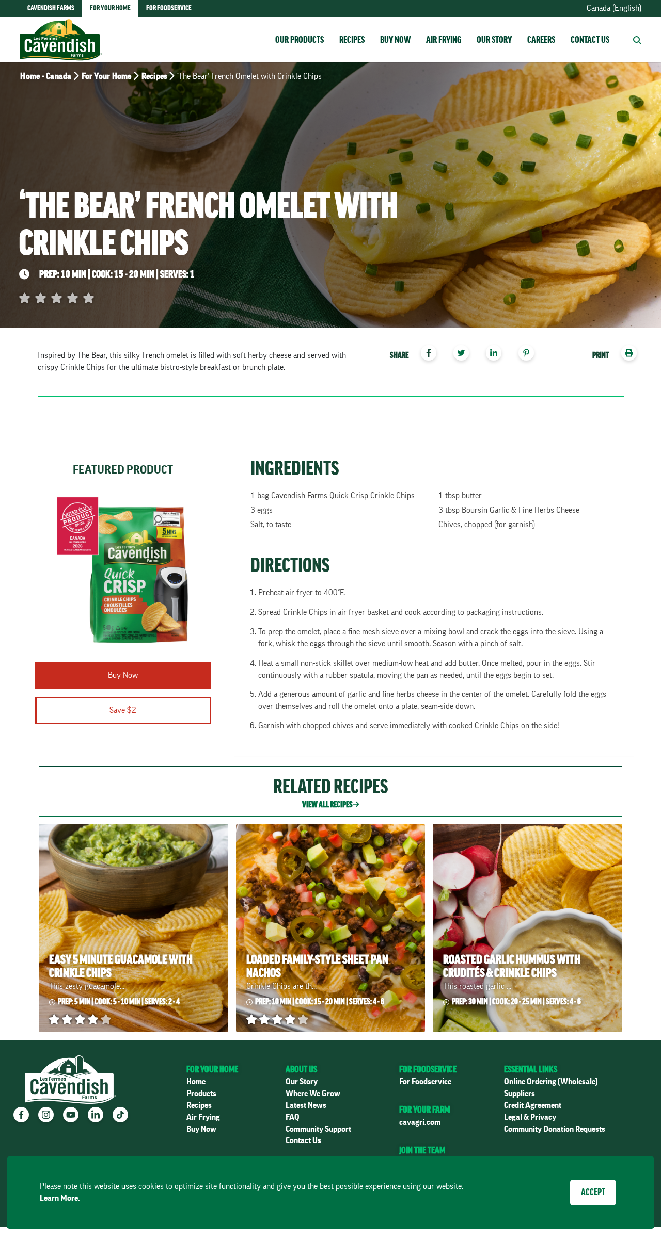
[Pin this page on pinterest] (530, 354)
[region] (460, 354)
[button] (633, 39)
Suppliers (519, 1093)
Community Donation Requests (554, 1129)
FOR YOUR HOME (212, 1069)
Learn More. (60, 1198)
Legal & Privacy (530, 1117)
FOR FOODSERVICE (428, 1069)
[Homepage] (61, 29)
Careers (541, 39)
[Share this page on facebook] (432, 354)
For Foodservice (425, 1082)
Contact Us (590, 39)
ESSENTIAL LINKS (530, 1069)
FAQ (293, 1117)
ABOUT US (301, 1069)
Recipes (352, 39)
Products (201, 1093)
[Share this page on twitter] (465, 354)
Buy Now (395, 39)
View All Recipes (327, 805)
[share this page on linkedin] (497, 354)
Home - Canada (45, 76)
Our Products (299, 39)
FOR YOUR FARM (424, 1109)
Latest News (306, 1105)
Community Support (318, 1129)
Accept (593, 1192)
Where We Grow (313, 1093)
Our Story (494, 39)
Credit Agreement (532, 1105)
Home (196, 1082)
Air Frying (443, 39)
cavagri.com (419, 1122)
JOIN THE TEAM (422, 1150)
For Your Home (107, 76)
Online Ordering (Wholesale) (551, 1082)
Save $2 (122, 710)
